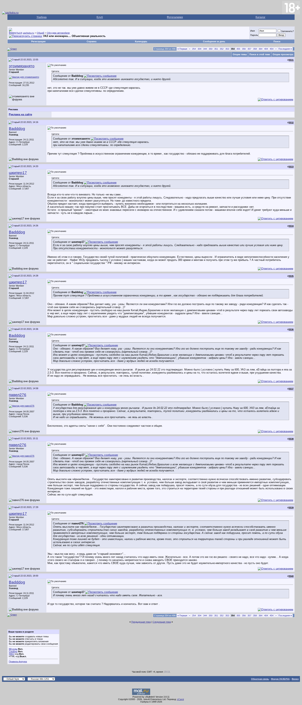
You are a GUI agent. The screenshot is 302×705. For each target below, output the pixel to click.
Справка (91, 41)
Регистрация (38, 41)
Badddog (17, 128)
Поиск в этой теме (259, 54)
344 (205, 49)
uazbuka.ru (28, 33)
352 (222, 49)
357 (249, 49)
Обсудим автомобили (58, 33)
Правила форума (18, 661)
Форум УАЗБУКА (280, 679)
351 (216, 49)
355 (238, 49)
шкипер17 (18, 173)
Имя (252, 31)
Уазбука (41, 17)
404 (266, 49)
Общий (40, 33)
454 (271, 49)
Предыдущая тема (141, 622)
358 (255, 49)
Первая (182, 49)
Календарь (141, 41)
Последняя (285, 49)
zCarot (180, 699)
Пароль (254, 35)
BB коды (13, 649)
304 (199, 49)
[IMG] (11, 654)
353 (227, 49)
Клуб (100, 17)
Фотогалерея (175, 17)
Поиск (276, 41)
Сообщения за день (214, 41)
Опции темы (240, 54)
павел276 (17, 395)
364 (260, 49)
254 (194, 49)
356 (244, 49)
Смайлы (13, 651)
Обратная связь (260, 679)
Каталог (260, 17)
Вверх (295, 679)
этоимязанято (22, 66)
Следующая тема (162, 622)
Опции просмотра (283, 54)
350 (210, 49)
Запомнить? (287, 31)
